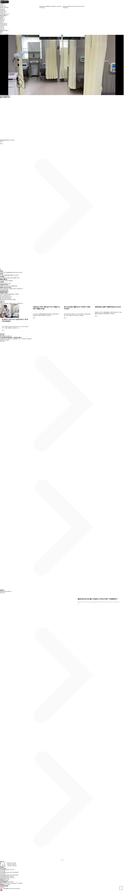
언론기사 (2, 22)
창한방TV (2, 18)
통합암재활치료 (3, 15)
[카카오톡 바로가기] (2, 890)
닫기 (59, 38)
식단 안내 (2, 29)
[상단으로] (121, 888)
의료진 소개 (2, 6)
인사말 (1, 4)
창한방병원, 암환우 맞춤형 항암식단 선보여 (108, 307)
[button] (62, 675)
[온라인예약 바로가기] (9, 875)
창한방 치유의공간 (4, 7)
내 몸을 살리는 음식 (4, 14)
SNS (1, 33)
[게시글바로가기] (9, 310)
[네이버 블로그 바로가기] (0, 890)
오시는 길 (2, 8)
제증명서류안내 (3, 23)
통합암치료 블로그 (4, 30)
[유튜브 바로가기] (1, 890)
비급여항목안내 (3, 25)
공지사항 (2, 20)
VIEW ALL (2, 300)
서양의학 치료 (3, 11)
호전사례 (2, 27)
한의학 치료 (2, 12)
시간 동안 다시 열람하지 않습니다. (48, 38)
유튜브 (1, 31)
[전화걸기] (7, 876)
